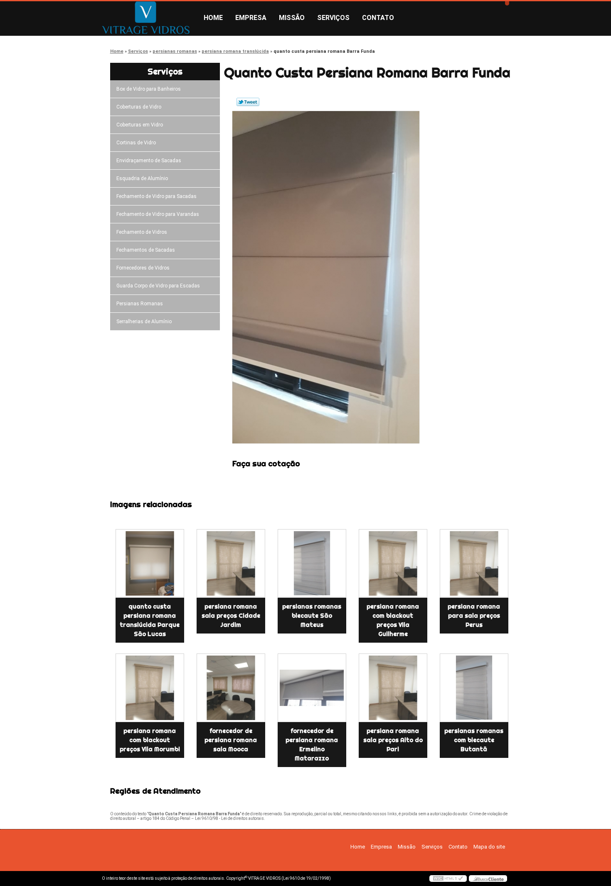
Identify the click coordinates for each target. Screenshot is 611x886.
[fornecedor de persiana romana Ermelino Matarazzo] (312, 687)
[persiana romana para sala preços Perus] (474, 563)
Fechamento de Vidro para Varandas (157, 214)
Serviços (333, 18)
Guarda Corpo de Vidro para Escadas (158, 286)
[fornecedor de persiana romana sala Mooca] (231, 687)
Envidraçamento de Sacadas (148, 160)
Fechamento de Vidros (141, 232)
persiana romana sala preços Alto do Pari (393, 740)
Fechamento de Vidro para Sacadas (156, 196)
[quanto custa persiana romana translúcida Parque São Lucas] (150, 563)
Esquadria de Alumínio (142, 178)
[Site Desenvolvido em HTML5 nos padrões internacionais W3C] (448, 878)
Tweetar (248, 102)
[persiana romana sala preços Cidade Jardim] (231, 563)
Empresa (250, 18)
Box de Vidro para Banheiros (148, 89)
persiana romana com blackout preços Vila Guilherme (393, 620)
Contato (378, 18)
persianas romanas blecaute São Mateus (311, 616)
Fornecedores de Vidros (143, 268)
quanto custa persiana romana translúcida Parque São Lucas (150, 620)
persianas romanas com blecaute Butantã (473, 740)
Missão (292, 18)
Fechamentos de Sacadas (145, 250)
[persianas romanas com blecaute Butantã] (474, 687)
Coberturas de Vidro (138, 107)
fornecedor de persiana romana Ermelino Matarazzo (312, 744)
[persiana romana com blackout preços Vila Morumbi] (150, 687)
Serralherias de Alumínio (144, 321)
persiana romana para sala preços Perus (474, 616)
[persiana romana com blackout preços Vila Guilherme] (393, 563)
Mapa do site (489, 847)
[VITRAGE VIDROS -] (149, 18)
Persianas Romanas (139, 304)
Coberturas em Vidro (139, 125)
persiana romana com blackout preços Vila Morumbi (150, 740)
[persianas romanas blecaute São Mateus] (312, 563)
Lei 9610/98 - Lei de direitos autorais (229, 818)
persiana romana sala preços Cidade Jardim (231, 616)
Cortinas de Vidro (136, 143)
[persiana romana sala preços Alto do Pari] (393, 687)
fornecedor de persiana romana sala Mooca (230, 740)
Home (213, 18)
